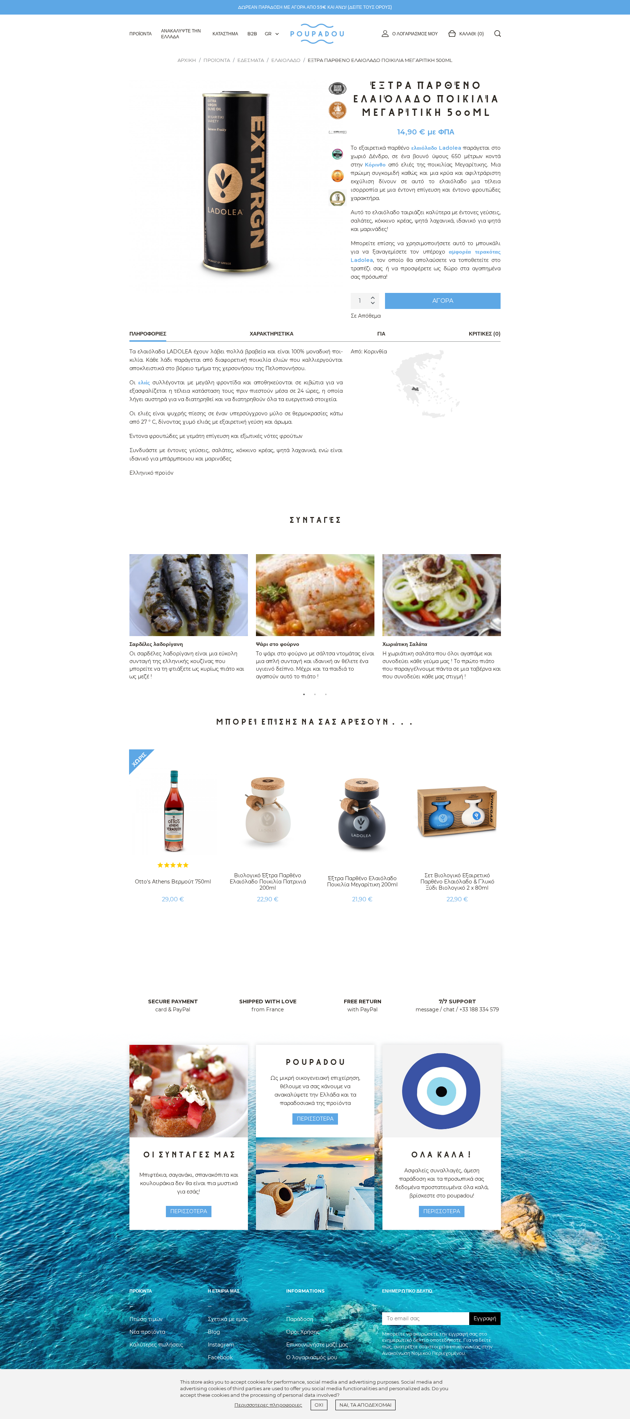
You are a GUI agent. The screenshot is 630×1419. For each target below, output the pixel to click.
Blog (214, 1332)
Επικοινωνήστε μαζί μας (317, 1344)
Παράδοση (299, 1319)
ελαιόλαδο (424, 148)
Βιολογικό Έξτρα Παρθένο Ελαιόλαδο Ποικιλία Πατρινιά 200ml (268, 881)
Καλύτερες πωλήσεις (156, 1344)
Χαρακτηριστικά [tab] (271, 333)
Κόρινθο (375, 164)
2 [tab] (315, 693)
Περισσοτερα (188, 1211)
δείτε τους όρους (369, 7)
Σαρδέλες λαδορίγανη (156, 644)
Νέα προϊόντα (147, 1332)
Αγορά (442, 300)
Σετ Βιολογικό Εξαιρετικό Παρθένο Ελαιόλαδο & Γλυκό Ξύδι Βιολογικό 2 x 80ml (457, 881)
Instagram (221, 1344)
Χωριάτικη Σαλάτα (404, 644)
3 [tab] (326, 693)
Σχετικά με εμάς (228, 1319)
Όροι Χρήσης (303, 1332)
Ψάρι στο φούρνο (277, 644)
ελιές (144, 382)
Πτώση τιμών (146, 1319)
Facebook (220, 1357)
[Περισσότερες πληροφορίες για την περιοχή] (426, 384)
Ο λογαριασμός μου (415, 33)
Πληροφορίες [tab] (147, 333)
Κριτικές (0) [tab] (485, 333)
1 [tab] (304, 693)
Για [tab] (381, 333)
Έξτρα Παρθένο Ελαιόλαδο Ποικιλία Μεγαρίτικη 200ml (362, 881)
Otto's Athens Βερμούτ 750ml (173, 881)
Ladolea (450, 148)
